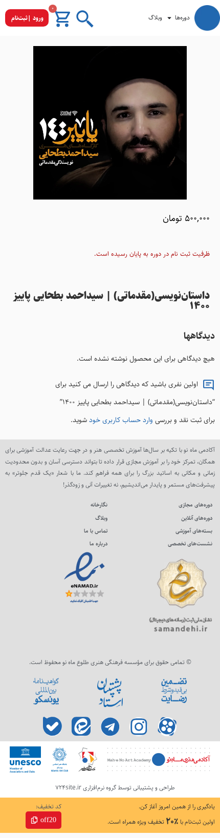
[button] (27, 18)
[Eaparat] (167, 726)
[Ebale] (52, 726)
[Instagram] (138, 726)
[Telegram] (110, 726)
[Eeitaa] (81, 726)
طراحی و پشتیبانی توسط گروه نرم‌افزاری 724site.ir (115, 787)
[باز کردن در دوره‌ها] (169, 18)
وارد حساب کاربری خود (121, 420)
